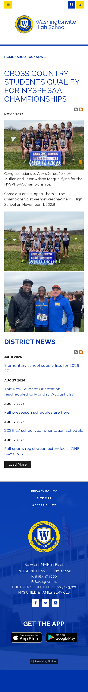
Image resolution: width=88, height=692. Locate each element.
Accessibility (44, 505)
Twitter (45, 603)
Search (80, 5)
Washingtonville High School (55, 24)
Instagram (55, 603)
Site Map (44, 498)
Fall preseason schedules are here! (37, 412)
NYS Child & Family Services (44, 592)
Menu (8, 5)
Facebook (35, 603)
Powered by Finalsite (44, 660)
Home (9, 57)
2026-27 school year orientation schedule (43, 430)
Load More (18, 464)
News (40, 57)
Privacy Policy (44, 491)
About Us (25, 57)
